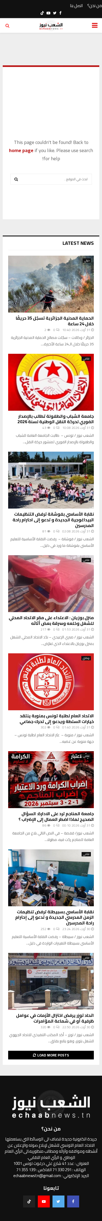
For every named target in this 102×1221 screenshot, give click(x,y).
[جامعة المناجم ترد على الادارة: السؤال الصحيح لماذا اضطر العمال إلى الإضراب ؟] (51, 779)
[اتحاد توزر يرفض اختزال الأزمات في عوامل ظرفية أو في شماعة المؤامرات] (51, 981)
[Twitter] (58, 1201)
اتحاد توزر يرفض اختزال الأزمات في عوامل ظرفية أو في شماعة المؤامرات (55, 1018)
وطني (86, 658)
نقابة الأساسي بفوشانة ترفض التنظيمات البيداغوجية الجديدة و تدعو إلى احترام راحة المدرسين (53, 519)
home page (21, 150)
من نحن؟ (94, 6)
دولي (86, 260)
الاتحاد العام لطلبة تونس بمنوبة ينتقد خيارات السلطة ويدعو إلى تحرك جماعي (57, 718)
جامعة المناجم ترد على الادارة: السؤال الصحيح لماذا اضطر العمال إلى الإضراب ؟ (56, 816)
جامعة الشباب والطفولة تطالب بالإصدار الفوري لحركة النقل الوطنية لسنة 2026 (55, 419)
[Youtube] (44, 1201)
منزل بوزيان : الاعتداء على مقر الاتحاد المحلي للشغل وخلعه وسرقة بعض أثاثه (51, 620)
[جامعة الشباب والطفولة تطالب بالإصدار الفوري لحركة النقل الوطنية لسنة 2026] (51, 382)
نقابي (86, 358)
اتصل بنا (76, 6)
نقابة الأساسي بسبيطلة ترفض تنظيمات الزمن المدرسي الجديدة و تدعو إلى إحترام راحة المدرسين (54, 917)
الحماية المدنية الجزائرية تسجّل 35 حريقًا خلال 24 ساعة (55, 321)
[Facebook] (73, 1201)
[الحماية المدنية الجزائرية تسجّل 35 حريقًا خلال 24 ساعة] (51, 284)
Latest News (78, 243)
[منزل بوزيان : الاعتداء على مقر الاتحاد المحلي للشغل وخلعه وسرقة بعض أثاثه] (51, 583)
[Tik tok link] (42, 13)
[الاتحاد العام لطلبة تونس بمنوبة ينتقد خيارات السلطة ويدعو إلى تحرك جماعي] (51, 681)
